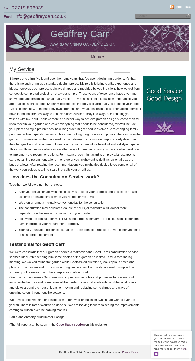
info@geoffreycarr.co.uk (40, 16)
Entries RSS (182, 7)
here (183, 348)
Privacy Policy (130, 352)
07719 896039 (28, 7)
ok (156, 353)
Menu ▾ (97, 56)
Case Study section (70, 324)
